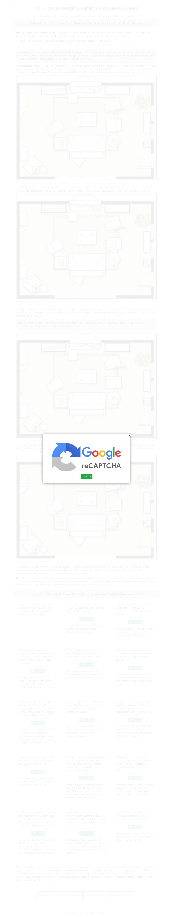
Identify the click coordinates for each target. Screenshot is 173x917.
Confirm (86, 476)
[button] (86, 458)
